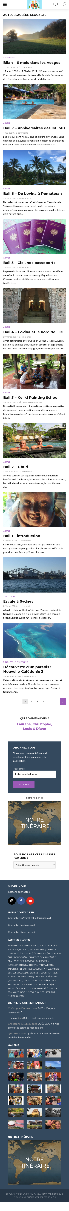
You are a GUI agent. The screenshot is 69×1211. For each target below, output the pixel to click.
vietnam (40, 988)
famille (47, 957)
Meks (53, 1197)
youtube (20, 992)
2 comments (26, 67)
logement (49, 972)
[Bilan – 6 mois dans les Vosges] (34, 36)
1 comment (24, 606)
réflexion (16, 984)
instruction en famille (22, 965)
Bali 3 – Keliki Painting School (31, 397)
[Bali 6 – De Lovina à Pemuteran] (34, 167)
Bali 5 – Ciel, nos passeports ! (30, 263)
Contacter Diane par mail (21, 931)
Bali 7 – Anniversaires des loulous (34, 128)
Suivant (63, 701)
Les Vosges (20, 972)
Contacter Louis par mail (21, 924)
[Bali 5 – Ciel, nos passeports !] (34, 236)
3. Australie (9, 596)
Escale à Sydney (18, 601)
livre (34, 972)
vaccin (13, 988)
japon (13, 968)
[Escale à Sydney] (34, 575)
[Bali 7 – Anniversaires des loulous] (34, 101)
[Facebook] (21, 901)
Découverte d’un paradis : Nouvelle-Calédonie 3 (27, 669)
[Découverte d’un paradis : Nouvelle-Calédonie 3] (34, 640)
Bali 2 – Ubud (15, 467)
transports (46, 984)
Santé (30, 984)
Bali (27, 949)
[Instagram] (12, 901)
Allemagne (31, 945)
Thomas (12, 1017)
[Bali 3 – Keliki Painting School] (34, 371)
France (13, 961)
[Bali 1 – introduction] (34, 509)
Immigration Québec (34, 961)
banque (40, 949)
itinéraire (46, 965)
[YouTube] (30, 901)
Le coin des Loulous (32, 968)
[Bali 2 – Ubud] (34, 440)
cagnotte (42, 953)
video (26, 988)
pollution (32, 980)
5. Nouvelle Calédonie (15, 662)
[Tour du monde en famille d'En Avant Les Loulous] (34, 1162)
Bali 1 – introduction (21, 536)
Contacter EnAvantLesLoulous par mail (29, 917)
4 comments (25, 198)
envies (34, 957)
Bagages (14, 949)
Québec (48, 980)
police (18, 980)
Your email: (19, 768)
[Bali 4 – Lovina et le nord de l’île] (34, 305)
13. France (9, 57)
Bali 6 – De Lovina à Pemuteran (32, 193)
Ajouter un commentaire (30, 402)
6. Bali (6, 123)
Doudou (20, 957)
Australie (48, 945)
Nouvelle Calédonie (21, 976)
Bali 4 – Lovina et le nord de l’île (33, 332)
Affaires (14, 945)
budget (27, 953)
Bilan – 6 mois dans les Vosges (31, 63)
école (34, 992)
